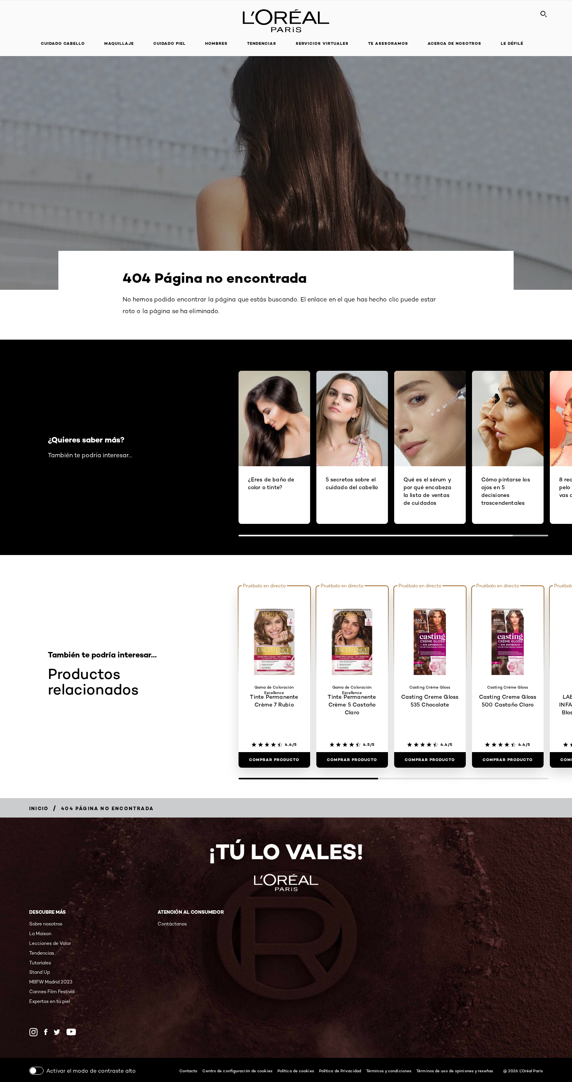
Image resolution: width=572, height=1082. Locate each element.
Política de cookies (295, 1070)
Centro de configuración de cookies (237, 1070)
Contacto (188, 1070)
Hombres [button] (216, 43)
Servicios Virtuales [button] (322, 43)
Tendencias (261, 43)
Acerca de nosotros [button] (454, 43)
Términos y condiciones (388, 1070)
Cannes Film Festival (52, 991)
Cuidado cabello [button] (63, 43)
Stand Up (39, 972)
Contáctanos (172, 924)
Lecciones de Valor (50, 943)
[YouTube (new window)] (71, 1032)
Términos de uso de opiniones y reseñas (454, 1070)
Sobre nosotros (45, 924)
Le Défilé (512, 43)
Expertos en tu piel (49, 1001)
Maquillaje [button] (119, 43)
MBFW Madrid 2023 (50, 982)
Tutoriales (40, 963)
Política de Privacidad (340, 1070)
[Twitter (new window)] (57, 1032)
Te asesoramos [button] (388, 43)
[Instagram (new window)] (33, 1032)
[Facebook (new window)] (45, 1032)
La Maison (40, 933)
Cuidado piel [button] (169, 43)
